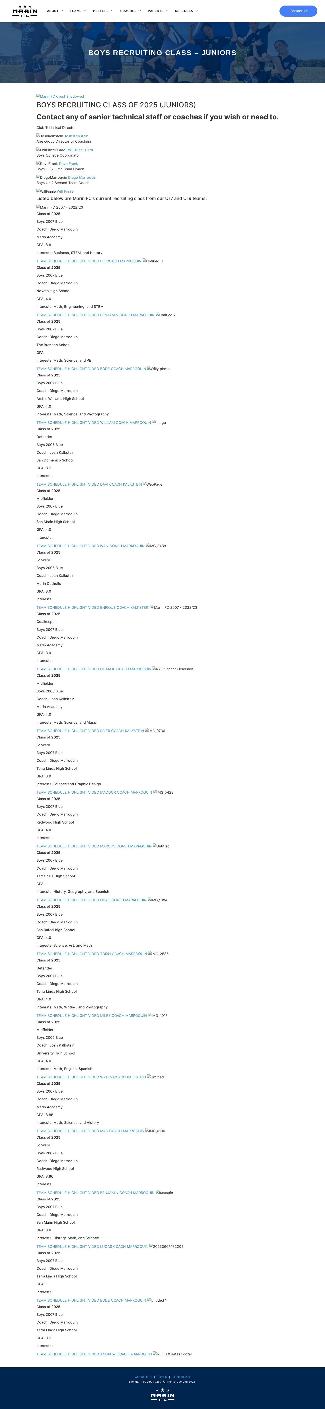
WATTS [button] (106, 1077)
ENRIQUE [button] (108, 607)
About (53, 11)
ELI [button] (103, 261)
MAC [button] (104, 1131)
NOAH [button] (105, 900)
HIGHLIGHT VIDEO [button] (84, 261)
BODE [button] (105, 368)
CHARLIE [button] (108, 669)
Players (101, 11)
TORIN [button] (106, 954)
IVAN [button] (104, 546)
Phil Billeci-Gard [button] (80, 150)
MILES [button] (106, 1015)
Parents (156, 11)
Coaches (128, 11)
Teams (76, 11)
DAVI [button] (104, 484)
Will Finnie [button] (65, 191)
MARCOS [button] (108, 846)
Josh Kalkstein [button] (76, 136)
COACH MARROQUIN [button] (124, 261)
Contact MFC (143, 1376)
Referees (184, 11)
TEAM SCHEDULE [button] (52, 261)
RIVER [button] (105, 731)
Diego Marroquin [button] (82, 177)
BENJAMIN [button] (109, 315)
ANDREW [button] (108, 1354)
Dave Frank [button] (68, 163)
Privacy (162, 1376)
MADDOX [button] (108, 792)
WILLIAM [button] (108, 422)
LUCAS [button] (106, 1246)
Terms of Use (181, 1376)
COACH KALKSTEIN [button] (126, 484)
